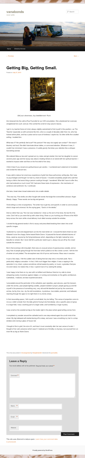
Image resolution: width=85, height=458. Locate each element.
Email (14, 417)
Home (9, 49)
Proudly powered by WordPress (42, 450)
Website (13, 428)
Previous (10, 56)
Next (76, 56)
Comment (14, 375)
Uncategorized (25, 353)
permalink (54, 353)
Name (14, 406)
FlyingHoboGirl (37, 353)
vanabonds (15, 11)
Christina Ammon (19, 49)
